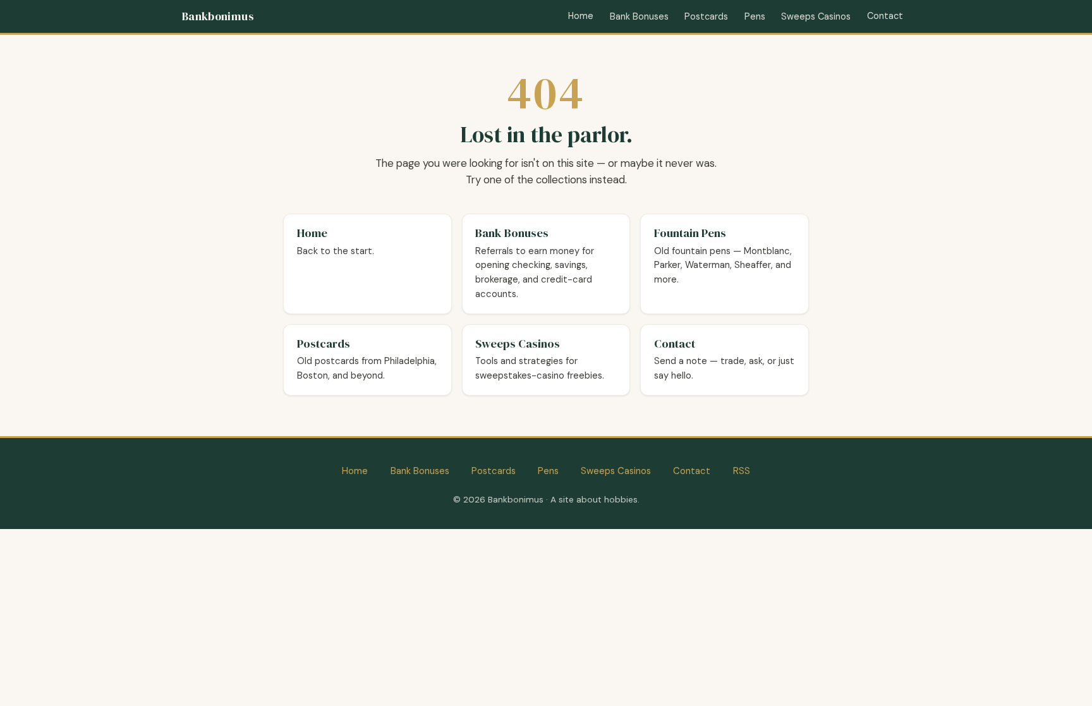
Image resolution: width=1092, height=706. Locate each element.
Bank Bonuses (639, 16)
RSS (741, 471)
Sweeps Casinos (816, 16)
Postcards (706, 16)
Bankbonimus (217, 16)
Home (580, 15)
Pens (754, 16)
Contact (885, 15)
